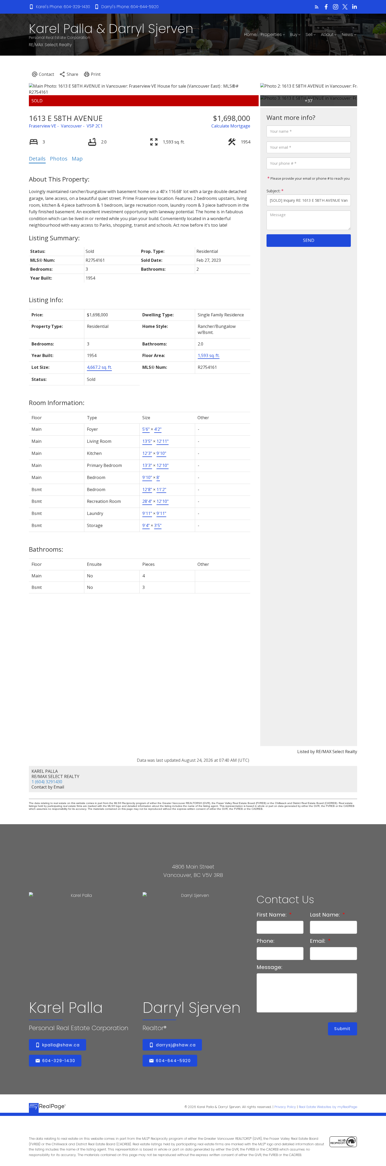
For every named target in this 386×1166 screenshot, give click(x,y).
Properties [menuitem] (271, 34)
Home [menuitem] (250, 34)
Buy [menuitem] (293, 34)
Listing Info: (46, 299)
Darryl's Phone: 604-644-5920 (130, 6)
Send (308, 240)
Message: (269, 967)
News (347, 34)
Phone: (265, 941)
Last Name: (325, 914)
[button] (59, 6)
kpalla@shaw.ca (61, 1044)
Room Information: (57, 402)
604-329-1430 (58, 1060)
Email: (318, 941)
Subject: (273, 190)
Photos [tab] (58, 158)
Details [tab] (37, 158)
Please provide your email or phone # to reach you (310, 178)
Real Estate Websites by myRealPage (328, 1107)
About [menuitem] (327, 34)
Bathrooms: (46, 549)
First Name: (272, 914)
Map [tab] (77, 158)
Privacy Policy (285, 1107)
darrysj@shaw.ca (176, 1044)
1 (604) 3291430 (47, 782)
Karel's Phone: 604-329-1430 (63, 6)
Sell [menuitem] (309, 34)
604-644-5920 (173, 1060)
